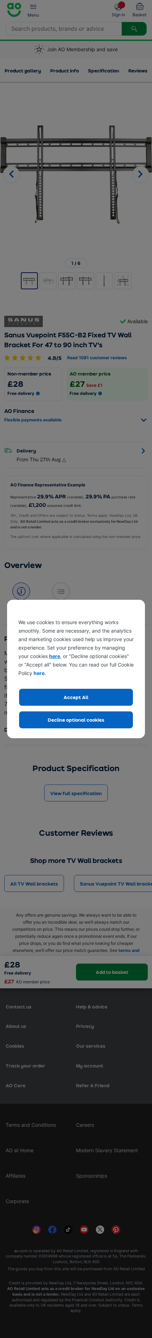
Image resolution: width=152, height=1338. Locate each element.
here (54, 656)
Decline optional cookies (76, 720)
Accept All (76, 697)
